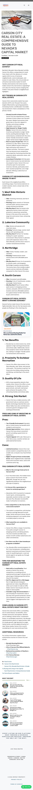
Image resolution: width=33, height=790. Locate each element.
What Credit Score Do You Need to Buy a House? (16, 717)
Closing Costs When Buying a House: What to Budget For (17, 709)
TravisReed (4, 55)
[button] (24, 5)
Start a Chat (27, 786)
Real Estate (5, 58)
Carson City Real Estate (11, 664)
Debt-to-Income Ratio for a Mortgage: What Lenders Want (16, 724)
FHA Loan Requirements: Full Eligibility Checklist (17, 693)
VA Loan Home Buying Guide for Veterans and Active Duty (14, 333)
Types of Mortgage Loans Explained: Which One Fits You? (16, 701)
